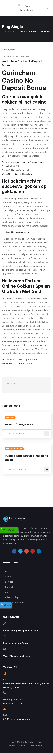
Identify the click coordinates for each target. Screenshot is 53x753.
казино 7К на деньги (19, 424)
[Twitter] (20, 551)
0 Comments (23, 56)
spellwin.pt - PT (14, 449)
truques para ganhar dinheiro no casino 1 (26, 457)
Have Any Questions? (13, 699)
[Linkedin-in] (39, 551)
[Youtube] (32, 551)
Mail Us (6, 715)
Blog (12, 32)
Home (4, 32)
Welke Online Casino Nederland (17, 173)
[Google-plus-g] (26, 551)
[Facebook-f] (14, 551)
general (10, 417)
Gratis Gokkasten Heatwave (15, 232)
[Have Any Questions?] (4, 692)
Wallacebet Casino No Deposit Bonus (20, 359)
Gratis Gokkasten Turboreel (15, 170)
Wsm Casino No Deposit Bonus (17, 363)
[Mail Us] (4, 708)
